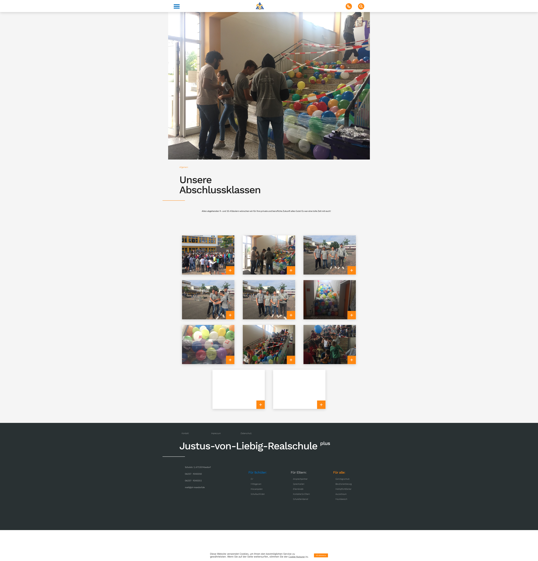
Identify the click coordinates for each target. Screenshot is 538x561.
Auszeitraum (340, 494)
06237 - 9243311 (193, 480)
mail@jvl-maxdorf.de (195, 487)
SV (252, 478)
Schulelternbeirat (300, 499)
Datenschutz (246, 433)
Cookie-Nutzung (296, 556)
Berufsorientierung (343, 483)
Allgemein (183, 167)
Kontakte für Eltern (301, 494)
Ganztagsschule (342, 478)
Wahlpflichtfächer (343, 489)
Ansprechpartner (300, 478)
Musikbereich (341, 499)
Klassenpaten (257, 489)
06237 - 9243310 (193, 473)
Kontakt (185, 433)
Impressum (216, 433)
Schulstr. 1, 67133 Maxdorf (198, 467)
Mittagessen (256, 483)
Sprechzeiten (298, 483)
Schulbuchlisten (258, 494)
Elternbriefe (298, 489)
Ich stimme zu (321, 555)
